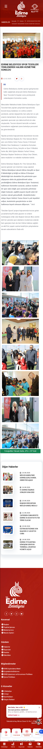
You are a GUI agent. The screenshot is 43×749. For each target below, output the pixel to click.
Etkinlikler (7, 655)
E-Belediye (8, 691)
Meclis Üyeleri (9, 633)
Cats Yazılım (30, 741)
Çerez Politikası (9, 677)
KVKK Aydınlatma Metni (12, 669)
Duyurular (7, 650)
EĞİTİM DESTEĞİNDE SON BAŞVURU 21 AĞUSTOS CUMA (29, 531)
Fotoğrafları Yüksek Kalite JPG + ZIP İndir (20, 451)
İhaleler (6, 652)
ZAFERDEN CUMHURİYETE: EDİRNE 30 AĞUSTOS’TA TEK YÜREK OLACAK (30, 517)
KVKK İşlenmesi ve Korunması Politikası (18, 674)
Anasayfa (14, 21)
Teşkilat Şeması (9, 627)
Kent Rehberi (8, 697)
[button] (24, 711)
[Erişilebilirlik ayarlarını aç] (40, 731)
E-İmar (6, 694)
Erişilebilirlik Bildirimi (11, 671)
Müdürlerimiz (9, 630)
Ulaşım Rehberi (9, 699)
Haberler (7, 647)
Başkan (6, 624)
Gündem (22, 21)
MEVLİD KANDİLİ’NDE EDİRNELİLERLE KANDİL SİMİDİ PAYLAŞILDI (28, 477)
